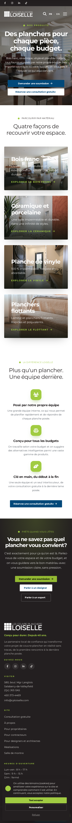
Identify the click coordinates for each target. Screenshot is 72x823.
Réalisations (11, 747)
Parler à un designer (35, 587)
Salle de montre (14, 753)
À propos (9, 722)
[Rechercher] (44, 14)
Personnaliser (36, 807)
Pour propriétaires (15, 729)
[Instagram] (12, 3)
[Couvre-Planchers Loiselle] (20, 14)
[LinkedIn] (19, 3)
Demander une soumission (33, 83)
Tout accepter (36, 800)
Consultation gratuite (17, 716)
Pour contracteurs (15, 734)
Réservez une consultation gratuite (35, 91)
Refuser (36, 814)
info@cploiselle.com (16, 700)
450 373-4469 (12, 695)
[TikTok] (26, 3)
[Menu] (65, 14)
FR (50, 14)
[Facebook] (5, 3)
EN (58, 14)
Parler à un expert (35, 597)
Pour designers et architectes (22, 741)
